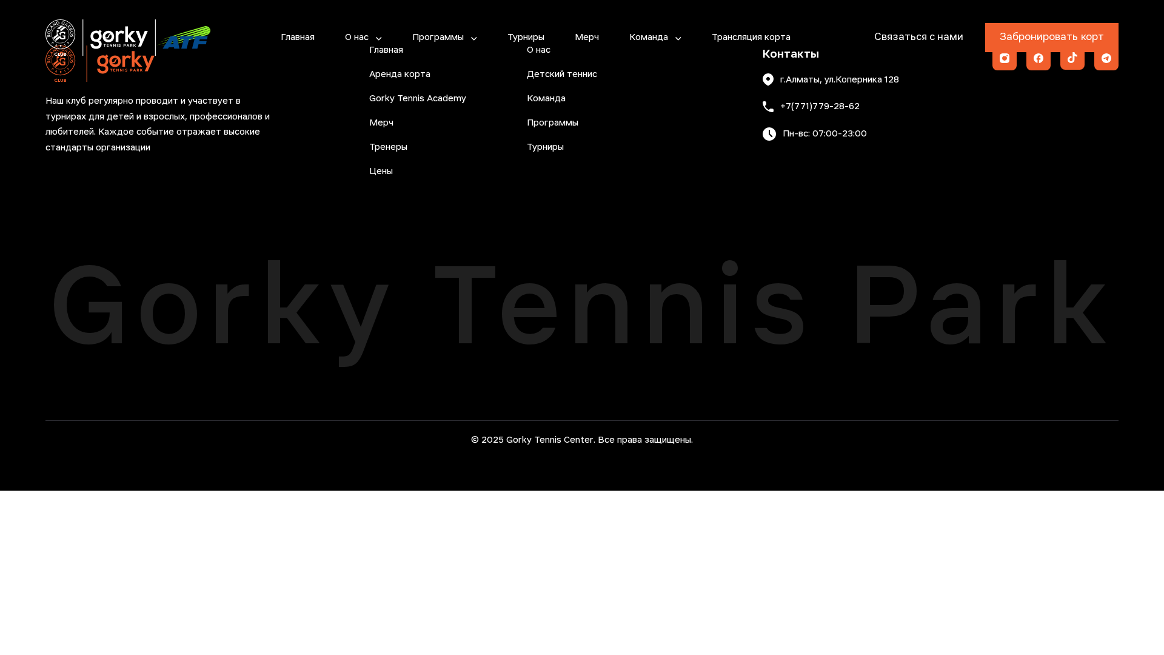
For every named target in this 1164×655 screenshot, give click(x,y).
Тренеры (388, 147)
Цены (381, 171)
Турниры (525, 37)
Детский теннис (562, 74)
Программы (438, 37)
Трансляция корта (751, 37)
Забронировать (1052, 37)
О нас (357, 37)
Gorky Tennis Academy (417, 99)
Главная (298, 37)
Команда (648, 37)
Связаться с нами (918, 37)
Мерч (587, 37)
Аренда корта (399, 74)
